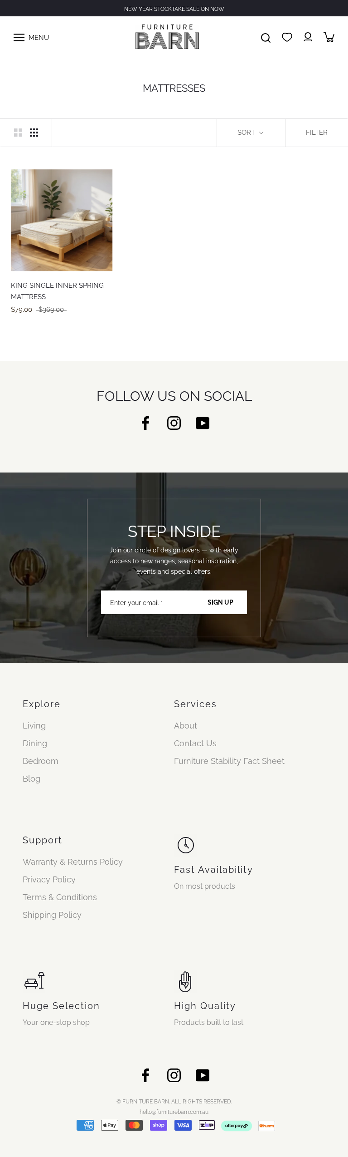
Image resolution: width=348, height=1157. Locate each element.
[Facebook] (145, 422)
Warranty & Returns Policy (73, 862)
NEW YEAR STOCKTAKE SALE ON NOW (174, 9)
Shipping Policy (52, 915)
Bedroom (40, 761)
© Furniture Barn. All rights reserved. (174, 1101)
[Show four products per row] (34, 132)
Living (34, 725)
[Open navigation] (19, 36)
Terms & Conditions (60, 897)
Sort (247, 132)
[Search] (266, 37)
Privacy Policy (49, 879)
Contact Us (195, 743)
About (185, 725)
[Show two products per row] (18, 132)
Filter (317, 132)
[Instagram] (174, 422)
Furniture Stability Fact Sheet (229, 761)
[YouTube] (202, 422)
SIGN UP (220, 602)
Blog (31, 778)
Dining (35, 743)
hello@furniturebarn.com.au (174, 1112)
